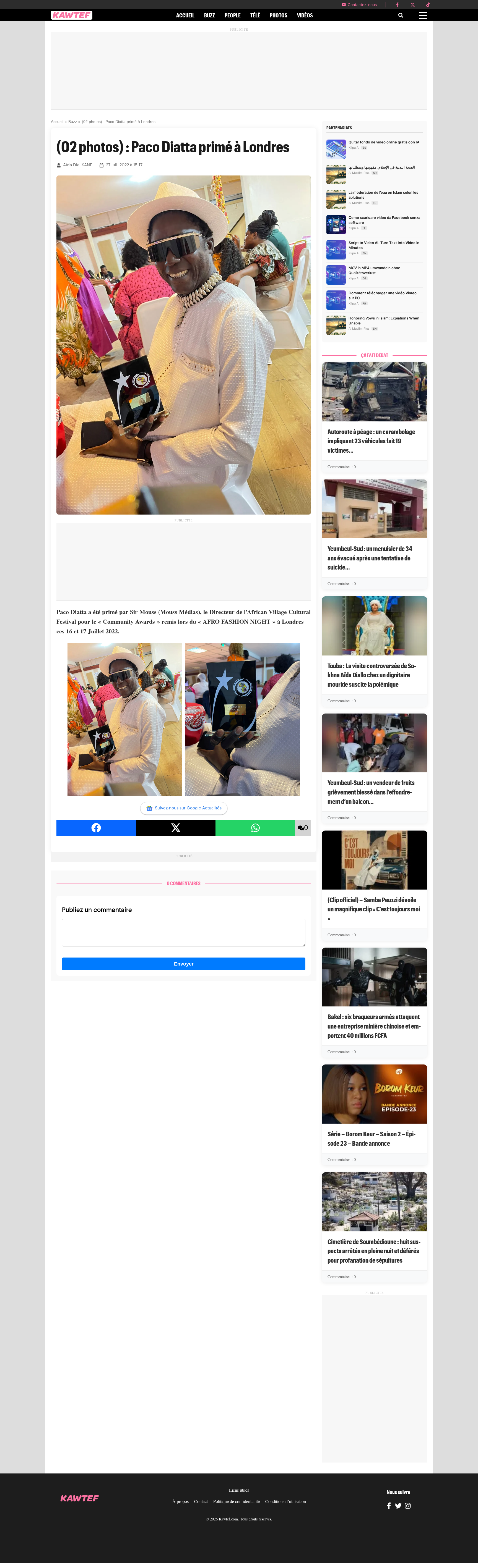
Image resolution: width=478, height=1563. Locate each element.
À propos (180, 1501)
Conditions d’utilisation (285, 1501)
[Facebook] (389, 1506)
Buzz (72, 121)
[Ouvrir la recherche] (401, 15)
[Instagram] (407, 1506)
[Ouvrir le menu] (423, 15)
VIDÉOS (305, 15)
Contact (201, 1501)
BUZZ (209, 15)
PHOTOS (278, 15)
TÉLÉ (255, 15)
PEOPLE (233, 15)
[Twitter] (398, 1506)
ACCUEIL (185, 15)
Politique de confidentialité (236, 1501)
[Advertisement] (239, 70)
